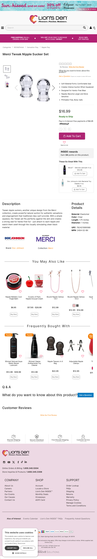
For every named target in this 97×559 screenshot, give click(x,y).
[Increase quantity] (69, 129)
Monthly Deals (41, 494)
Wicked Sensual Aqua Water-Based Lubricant (13, 363)
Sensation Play (32, 47)
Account (39, 485)
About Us (9, 485)
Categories (7, 47)
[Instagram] (4, 462)
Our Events (9, 494)
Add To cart (73, 136)
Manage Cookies (73, 503)
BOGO (83, 38)
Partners (8, 491)
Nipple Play (46, 47)
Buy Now (14, 314)
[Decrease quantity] (60, 129)
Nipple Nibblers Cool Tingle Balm (13, 298)
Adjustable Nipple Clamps (76, 362)
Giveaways (40, 497)
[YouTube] (9, 462)
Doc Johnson (18, 248)
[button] (2, 27)
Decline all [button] (28, 548)
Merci (50, 248)
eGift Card (40, 500)
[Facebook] (18, 462)
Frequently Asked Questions (77, 518)
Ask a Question (64, 76)
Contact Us (10, 500)
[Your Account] (90, 27)
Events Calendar (30, 518)
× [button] (35, 531)
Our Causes (10, 497)
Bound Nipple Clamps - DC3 (76, 298)
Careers (8, 488)
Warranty (70, 497)
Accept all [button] (12, 548)
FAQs (68, 488)
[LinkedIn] (25, 462)
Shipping (70, 491)
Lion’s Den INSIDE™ (44, 491)
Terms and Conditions (76, 505)
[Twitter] (13, 462)
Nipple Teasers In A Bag (55, 362)
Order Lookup (72, 485)
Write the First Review (76, 67)
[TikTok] (22, 462)
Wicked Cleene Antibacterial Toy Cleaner (34, 363)
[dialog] (20, 542)
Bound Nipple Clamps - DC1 (55, 298)
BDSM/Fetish (19, 47)
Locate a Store (42, 488)
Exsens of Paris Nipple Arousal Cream (34, 298)
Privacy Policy (72, 500)
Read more (21, 543)
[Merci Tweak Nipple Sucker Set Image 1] (34, 88)
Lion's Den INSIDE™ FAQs (51, 518)
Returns (69, 494)
